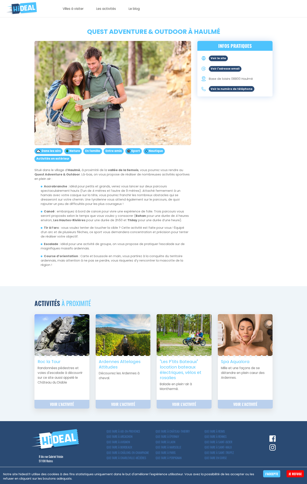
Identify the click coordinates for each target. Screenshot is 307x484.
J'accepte (271, 473)
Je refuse (295, 473)
